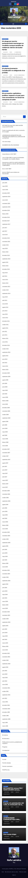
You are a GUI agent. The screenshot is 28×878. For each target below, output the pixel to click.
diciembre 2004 (6, 570)
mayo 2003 (5, 636)
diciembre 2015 (6, 255)
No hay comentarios (19, 75)
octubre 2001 (5, 691)
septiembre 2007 (6, 459)
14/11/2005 (5, 52)
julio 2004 (4, 587)
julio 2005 (4, 549)
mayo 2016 (5, 248)
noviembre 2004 (6, 573)
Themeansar (23, 868)
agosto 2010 (5, 355)
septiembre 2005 (6, 542)
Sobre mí (14, 875)
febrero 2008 (5, 442)
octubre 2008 (5, 414)
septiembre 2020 (6, 207)
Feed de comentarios (7, 766)
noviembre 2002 (6, 656)
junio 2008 (4, 428)
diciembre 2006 (6, 490)
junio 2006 (4, 511)
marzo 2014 (5, 279)
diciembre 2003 (6, 611)
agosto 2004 (5, 584)
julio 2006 (4, 508)
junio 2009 (4, 386)
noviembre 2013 (6, 286)
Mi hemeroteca (5, 66)
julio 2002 (4, 670)
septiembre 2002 (6, 663)
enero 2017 (5, 234)
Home (3, 871)
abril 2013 (4, 300)
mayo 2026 (5, 186)
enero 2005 (5, 566)
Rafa (11, 52)
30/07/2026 (6, 792)
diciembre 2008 (6, 407)
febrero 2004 (5, 604)
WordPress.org (5, 769)
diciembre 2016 (6, 238)
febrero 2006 (5, 525)
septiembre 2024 (6, 196)
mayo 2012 (5, 314)
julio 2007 (4, 466)
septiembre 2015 (6, 258)
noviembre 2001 (6, 688)
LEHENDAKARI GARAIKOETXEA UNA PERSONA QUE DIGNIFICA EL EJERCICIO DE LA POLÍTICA (13, 137)
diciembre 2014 (6, 269)
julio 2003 (4, 629)
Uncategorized (5, 750)
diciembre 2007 (6, 449)
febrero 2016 (5, 251)
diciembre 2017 (6, 220)
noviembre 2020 (6, 203)
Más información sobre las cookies (11, 871)
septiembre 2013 (6, 293)
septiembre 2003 (6, 622)
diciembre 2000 (6, 705)
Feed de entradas (6, 762)
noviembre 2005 (6, 535)
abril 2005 (4, 559)
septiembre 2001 (6, 694)
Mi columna (5, 735)
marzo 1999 (5, 726)
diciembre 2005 (6, 532)
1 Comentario (17, 52)
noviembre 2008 (6, 411)
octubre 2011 (5, 324)
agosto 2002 (5, 667)
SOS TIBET (13, 154)
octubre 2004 (5, 577)
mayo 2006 (5, 514)
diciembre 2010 (6, 345)
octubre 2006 (5, 497)
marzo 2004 (5, 601)
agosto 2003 (5, 625)
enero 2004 (5, 608)
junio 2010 (4, 359)
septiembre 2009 (6, 376)
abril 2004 (4, 598)
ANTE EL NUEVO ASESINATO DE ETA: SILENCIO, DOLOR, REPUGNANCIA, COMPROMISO (13, 164)
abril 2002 (4, 681)
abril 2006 (4, 518)
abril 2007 (4, 476)
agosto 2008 (5, 421)
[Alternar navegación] (13, 24)
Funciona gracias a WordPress (8, 868)
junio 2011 (4, 335)
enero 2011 (5, 341)
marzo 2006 (5, 521)
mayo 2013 (5, 296)
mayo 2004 (5, 594)
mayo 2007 (5, 473)
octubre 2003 (5, 618)
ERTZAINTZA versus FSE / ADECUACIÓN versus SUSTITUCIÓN (13, 789)
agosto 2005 (5, 546)
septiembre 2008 (6, 418)
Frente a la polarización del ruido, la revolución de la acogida (13, 804)
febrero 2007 (5, 483)
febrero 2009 (5, 400)
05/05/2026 (6, 821)
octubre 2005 (5, 539)
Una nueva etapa (6, 141)
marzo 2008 (5, 438)
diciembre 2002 (6, 653)
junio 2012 (4, 310)
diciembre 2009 (6, 373)
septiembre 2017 (6, 224)
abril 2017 (4, 231)
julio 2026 (4, 182)
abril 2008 (4, 435)
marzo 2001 (5, 701)
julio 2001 (4, 698)
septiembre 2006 (6, 501)
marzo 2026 (5, 189)
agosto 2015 (5, 262)
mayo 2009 (5, 390)
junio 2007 (4, 470)
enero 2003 (5, 649)
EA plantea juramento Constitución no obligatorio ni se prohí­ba (13, 71)
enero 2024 (5, 200)
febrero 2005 (5, 563)
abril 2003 (4, 639)
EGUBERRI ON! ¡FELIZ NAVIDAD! (10, 145)
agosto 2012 (5, 307)
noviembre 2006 (6, 494)
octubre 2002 (5, 660)
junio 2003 (4, 632)
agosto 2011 (5, 328)
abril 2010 (4, 362)
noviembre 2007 (6, 452)
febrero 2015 (5, 265)
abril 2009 (4, 393)
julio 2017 (4, 227)
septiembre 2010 (6, 352)
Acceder (4, 759)
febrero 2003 (5, 646)
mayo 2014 (5, 272)
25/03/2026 (6, 836)
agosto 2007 (5, 463)
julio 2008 (4, 425)
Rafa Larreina (14, 17)
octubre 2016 (5, 245)
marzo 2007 (5, 480)
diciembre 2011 (6, 321)
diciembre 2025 (6, 193)
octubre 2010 (5, 348)
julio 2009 (4, 383)
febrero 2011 (5, 338)
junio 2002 (4, 674)
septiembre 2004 (6, 580)
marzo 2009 (5, 397)
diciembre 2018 (6, 217)
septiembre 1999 (6, 719)
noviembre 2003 (6, 615)
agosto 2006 (5, 504)
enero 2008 (5, 445)
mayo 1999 (5, 722)
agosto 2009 (5, 380)
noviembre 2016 (6, 241)
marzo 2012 (5, 317)
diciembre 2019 (6, 210)
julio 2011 (4, 331)
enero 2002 (5, 684)
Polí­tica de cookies (22, 871)
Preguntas (4, 746)
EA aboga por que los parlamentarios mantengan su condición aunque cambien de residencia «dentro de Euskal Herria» (13, 45)
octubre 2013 (5, 290)
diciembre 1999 (6, 712)
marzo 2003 (5, 643)
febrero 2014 (5, 283)
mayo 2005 (5, 556)
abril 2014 (4, 276)
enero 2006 (5, 528)
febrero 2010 (5, 369)
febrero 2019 (5, 213)
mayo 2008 (5, 431)
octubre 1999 (5, 715)
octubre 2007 (5, 456)
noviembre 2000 (6, 708)
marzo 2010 (5, 366)
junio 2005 (4, 553)
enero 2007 (5, 487)
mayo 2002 (5, 677)
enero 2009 (5, 404)
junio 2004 (4, 591)
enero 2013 (5, 303)
